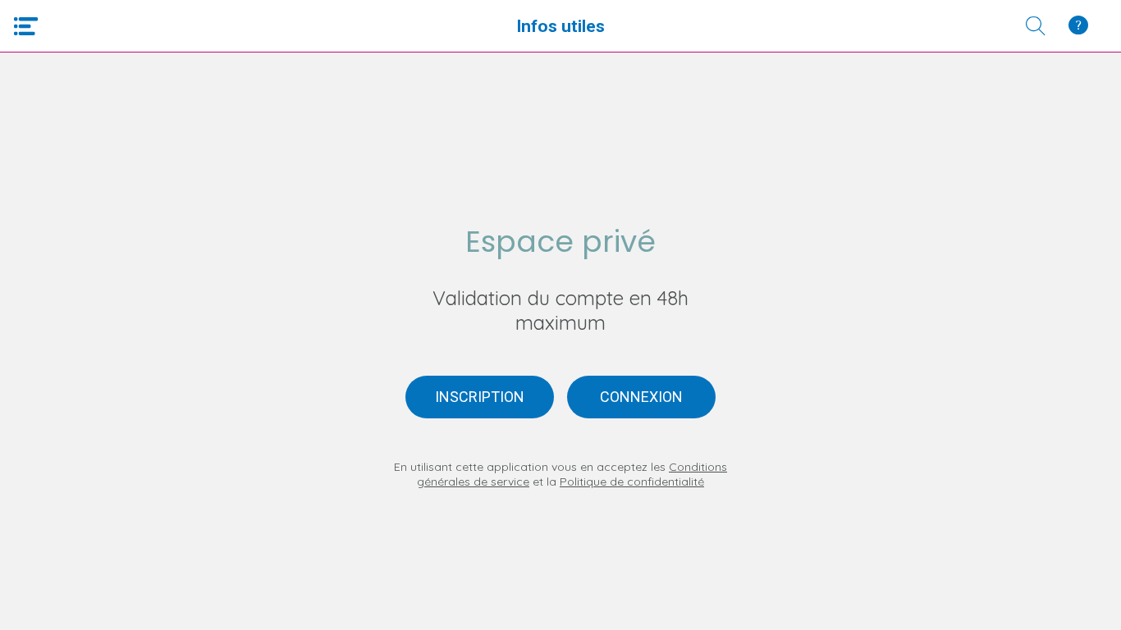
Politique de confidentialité (632, 481)
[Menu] (26, 26)
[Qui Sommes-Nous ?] (1078, 26)
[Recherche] (1035, 26)
